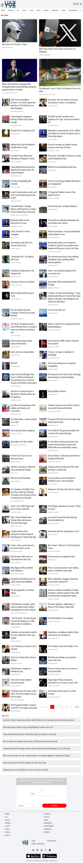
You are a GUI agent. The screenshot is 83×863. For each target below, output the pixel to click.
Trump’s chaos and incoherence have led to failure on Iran (22, 547)
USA (18, 10)
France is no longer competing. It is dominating (61, 353)
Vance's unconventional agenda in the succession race (62, 272)
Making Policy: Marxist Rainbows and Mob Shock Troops (23, 146)
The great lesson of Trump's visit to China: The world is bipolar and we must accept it (24, 694)
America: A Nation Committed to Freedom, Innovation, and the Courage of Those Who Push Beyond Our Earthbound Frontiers (63, 593)
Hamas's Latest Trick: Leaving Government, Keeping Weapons (64, 325)
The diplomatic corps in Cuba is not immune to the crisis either (60, 90)
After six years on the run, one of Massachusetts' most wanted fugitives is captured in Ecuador (36, 756)
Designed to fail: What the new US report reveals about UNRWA (23, 580)
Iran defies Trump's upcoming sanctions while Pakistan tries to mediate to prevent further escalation (38, 720)
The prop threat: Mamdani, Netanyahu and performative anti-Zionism (63, 222)
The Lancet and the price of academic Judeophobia (62, 365)
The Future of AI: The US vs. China (14, 44)
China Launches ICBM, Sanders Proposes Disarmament (63, 342)
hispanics (11, 10)
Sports (7, 829)
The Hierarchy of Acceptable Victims (61, 557)
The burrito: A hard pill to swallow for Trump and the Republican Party (64, 157)
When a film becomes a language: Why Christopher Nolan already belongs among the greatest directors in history (19, 87)
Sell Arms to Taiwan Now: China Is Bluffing (23, 659)
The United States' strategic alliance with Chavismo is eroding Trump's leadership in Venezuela (23, 209)
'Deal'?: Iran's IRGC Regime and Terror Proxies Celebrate (22, 507)
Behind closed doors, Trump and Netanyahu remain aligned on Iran (64, 233)
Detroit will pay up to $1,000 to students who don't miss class (24, 763)
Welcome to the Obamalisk (20, 478)
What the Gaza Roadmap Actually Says (62, 167)
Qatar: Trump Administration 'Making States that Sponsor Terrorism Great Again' (21, 520)
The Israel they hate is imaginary (23, 431)
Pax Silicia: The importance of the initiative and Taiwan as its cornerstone (23, 408)
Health (32, 10)
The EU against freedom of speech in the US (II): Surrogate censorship (24, 706)
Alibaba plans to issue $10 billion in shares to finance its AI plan (25, 770)
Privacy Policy (51, 841)
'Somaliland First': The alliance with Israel (22, 258)
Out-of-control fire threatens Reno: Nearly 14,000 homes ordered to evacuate (30, 742)
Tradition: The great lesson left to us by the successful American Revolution (63, 407)
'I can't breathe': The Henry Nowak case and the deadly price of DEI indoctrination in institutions (23, 621)
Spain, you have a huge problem (22, 352)
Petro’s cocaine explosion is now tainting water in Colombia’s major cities (63, 569)
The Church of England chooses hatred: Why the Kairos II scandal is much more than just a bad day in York (24, 328)
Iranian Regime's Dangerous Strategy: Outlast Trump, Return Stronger (22, 120)
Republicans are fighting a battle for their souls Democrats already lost (63, 634)
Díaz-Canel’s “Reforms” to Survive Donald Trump (63, 547)
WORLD (38, 10)
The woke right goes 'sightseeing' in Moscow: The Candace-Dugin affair (61, 605)
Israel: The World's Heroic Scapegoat (20, 233)
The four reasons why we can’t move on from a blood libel (63, 670)
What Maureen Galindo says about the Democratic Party (62, 659)
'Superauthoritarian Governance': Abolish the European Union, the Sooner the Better (23, 170)
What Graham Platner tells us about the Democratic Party (21, 558)
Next (77, 707)
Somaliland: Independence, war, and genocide (22, 272)
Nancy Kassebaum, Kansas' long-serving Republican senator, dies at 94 (28, 727)
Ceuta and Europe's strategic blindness (62, 206)
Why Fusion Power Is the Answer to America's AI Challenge (57, 50)
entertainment (73, 10)
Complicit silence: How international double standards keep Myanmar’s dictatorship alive (23, 534)
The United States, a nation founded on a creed (24, 421)
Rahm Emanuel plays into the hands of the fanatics (21, 342)
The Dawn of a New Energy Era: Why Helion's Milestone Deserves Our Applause (23, 394)
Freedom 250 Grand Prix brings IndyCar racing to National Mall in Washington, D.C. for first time (36, 749)
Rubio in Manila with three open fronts (22, 294)
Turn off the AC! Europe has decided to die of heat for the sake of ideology (63, 432)
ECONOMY (45, 10)
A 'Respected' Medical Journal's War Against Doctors (62, 194)
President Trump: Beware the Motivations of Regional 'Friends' (23, 157)
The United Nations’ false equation (60, 618)
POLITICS (24, 10)
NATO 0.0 (14, 363)
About (34, 841)
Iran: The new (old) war (56, 310)
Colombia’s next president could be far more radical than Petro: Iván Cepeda (24, 635)
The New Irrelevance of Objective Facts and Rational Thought (23, 468)
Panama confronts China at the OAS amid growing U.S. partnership (63, 468)
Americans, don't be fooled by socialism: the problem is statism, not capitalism (63, 101)
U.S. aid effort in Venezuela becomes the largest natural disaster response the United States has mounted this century (63, 445)
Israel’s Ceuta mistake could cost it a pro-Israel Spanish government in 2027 (24, 195)
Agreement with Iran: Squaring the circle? (63, 531)
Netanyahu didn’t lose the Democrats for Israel (20, 222)
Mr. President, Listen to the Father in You (63, 646)
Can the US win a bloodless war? (23, 131)
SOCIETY (64, 10)
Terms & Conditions (38, 844)
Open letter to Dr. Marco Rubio (22, 442)
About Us (8, 835)
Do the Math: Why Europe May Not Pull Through (62, 283)
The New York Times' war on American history (21, 457)
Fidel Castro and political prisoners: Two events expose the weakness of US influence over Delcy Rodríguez (23, 104)
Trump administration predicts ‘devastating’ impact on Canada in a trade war (30, 734)
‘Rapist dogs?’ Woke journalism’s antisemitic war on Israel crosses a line (63, 681)
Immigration (55, 10)
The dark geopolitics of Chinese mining (22, 591)
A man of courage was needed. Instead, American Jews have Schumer (62, 146)
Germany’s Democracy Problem (22, 282)
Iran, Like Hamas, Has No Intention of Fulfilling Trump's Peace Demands (61, 479)
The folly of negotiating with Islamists (21, 182)
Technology (48, 829)
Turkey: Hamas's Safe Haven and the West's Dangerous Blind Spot (64, 457)
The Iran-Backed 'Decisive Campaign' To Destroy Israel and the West (23, 313)
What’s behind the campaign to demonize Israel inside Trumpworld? (63, 580)
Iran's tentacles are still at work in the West (23, 648)
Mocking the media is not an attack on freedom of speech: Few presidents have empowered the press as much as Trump (63, 246)
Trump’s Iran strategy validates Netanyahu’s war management (64, 182)
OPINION (7, 832)
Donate (3, 10)
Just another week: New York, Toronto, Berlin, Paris (22, 244)
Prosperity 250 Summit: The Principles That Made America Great (64, 421)
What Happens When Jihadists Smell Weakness (22, 569)
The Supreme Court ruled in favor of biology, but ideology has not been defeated (64, 376)
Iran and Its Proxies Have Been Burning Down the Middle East (62, 519)
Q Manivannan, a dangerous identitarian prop (21, 670)
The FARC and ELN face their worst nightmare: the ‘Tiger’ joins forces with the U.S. (63, 120)
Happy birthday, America (57, 391)
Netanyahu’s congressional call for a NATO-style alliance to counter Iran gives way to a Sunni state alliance (64, 134)
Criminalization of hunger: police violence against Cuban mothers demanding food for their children (23, 607)
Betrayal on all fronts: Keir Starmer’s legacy (64, 489)
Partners (47, 832)
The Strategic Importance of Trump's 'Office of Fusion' (64, 507)
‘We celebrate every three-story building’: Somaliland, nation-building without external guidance (63, 260)
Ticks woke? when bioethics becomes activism (21, 681)
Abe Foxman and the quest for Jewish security (62, 692)
